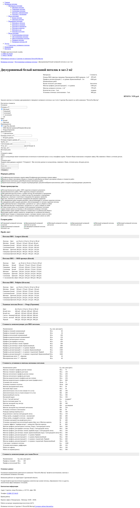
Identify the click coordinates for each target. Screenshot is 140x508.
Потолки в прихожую (19, 26)
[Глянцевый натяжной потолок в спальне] (12, 224)
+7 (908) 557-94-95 (7, 53)
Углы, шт (4, 146)
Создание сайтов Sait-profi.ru (44, 506)
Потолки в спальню (18, 24)
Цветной (6, 122)
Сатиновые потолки (18, 11)
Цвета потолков (13, 16)
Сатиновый (7, 113)
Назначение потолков (15, 21)
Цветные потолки (18, 19)
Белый (5, 120)
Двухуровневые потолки (20, 36)
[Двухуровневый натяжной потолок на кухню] (35, 224)
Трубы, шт (4, 142)
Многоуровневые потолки (20, 38)
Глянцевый (6, 111)
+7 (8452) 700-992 (6, 55)
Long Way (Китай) (9, 126)
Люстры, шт (5, 148)
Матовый (6, 109)
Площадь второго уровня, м (10, 140)
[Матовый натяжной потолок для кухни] (58, 224)
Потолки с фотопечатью (20, 12)
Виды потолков (13, 33)
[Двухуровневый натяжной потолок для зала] (81, 224)
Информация (9, 47)
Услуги (7, 43)
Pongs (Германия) (8, 130)
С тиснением (7, 115)
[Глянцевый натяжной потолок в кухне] (35, 227)
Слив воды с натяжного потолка (19, 45)
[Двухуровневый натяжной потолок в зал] (12, 227)
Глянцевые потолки (18, 9)
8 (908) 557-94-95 (12, 493)
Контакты (8, 49)
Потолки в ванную (18, 28)
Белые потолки (17, 18)
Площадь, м (5, 107)
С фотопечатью (8, 133)
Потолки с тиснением (19, 14)
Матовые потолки (18, 7)
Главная (7, 2)
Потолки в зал (16, 30)
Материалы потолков (15, 6)
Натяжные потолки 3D (19, 42)
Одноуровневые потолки (20, 35)
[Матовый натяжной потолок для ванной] (105, 224)
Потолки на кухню (18, 31)
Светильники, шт (6, 144)
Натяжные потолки (11, 4)
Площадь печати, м (7, 135)
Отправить (5, 170)
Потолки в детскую (18, 23)
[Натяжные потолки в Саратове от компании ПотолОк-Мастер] (22, 58)
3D (4, 117)
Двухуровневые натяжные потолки (25, 62)
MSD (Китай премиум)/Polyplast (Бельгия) (16, 128)
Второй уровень (8, 138)
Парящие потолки (18, 40)
